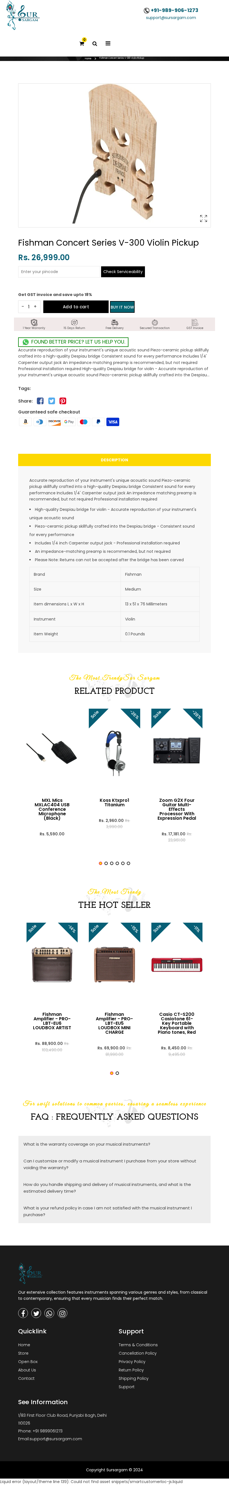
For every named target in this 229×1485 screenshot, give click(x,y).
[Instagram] (62, 1313)
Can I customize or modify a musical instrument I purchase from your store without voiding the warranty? (109, 1164)
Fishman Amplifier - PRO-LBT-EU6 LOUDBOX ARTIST (52, 1021)
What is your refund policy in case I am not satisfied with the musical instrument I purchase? (107, 1211)
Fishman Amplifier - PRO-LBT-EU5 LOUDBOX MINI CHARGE (114, 1023)
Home (88, 58)
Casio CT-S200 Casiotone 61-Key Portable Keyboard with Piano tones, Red (177, 1023)
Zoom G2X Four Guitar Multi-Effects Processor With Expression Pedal (177, 809)
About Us (27, 1370)
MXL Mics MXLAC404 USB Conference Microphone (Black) (52, 809)
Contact (26, 1378)
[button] (100, 863)
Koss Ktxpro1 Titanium (114, 802)
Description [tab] (114, 460)
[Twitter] (36, 1313)
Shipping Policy (134, 1378)
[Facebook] (23, 1313)
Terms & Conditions (138, 1345)
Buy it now (122, 307)
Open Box (27, 1362)
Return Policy (131, 1370)
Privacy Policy (132, 1362)
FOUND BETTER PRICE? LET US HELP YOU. (77, 341)
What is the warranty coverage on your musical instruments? (86, 1144)
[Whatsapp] (49, 1313)
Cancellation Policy (138, 1353)
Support (127, 1387)
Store (23, 1353)
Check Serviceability (123, 271)
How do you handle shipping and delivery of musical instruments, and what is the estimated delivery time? (107, 1187)
